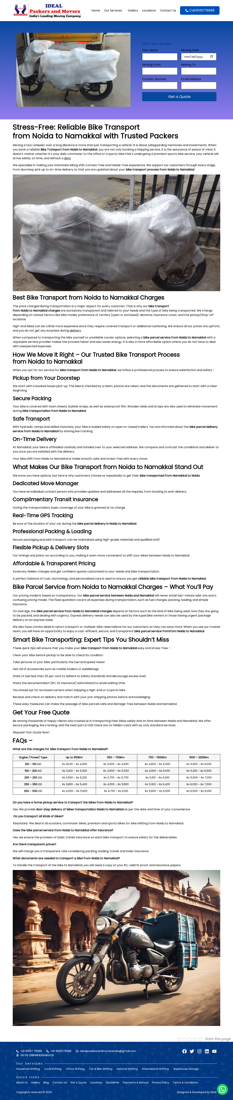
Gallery (133, 10)
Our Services (113, 10)
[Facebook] (184, 1051)
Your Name (150, 50)
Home (95, 10)
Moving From (151, 65)
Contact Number (154, 79)
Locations (149, 10)
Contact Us (168, 10)
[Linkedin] (207, 1051)
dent (67, 158)
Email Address (191, 79)
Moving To (188, 65)
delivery (75, 330)
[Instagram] (199, 1051)
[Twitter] (192, 1051)
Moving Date (190, 50)
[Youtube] (214, 1051)
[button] (222, 1089)
